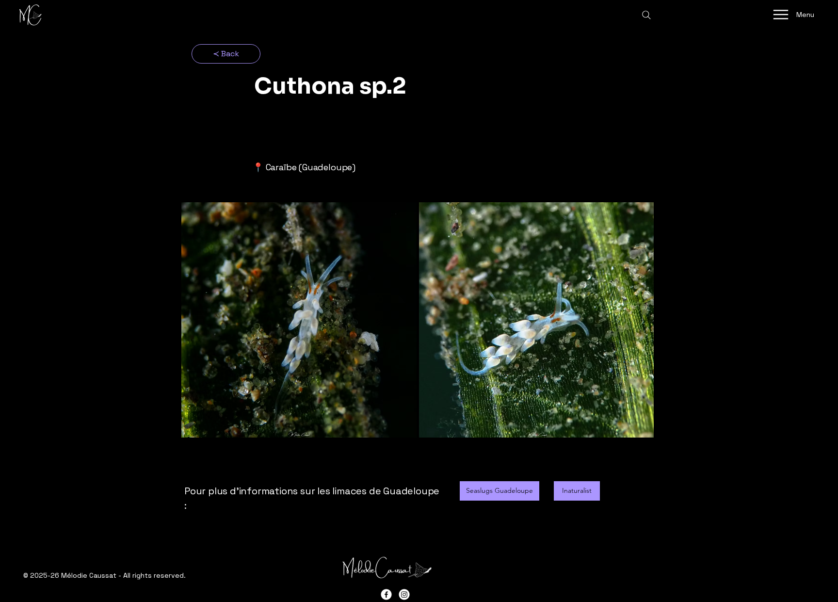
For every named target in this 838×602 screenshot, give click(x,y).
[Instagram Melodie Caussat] (404, 594)
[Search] (646, 15)
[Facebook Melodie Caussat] (386, 594)
